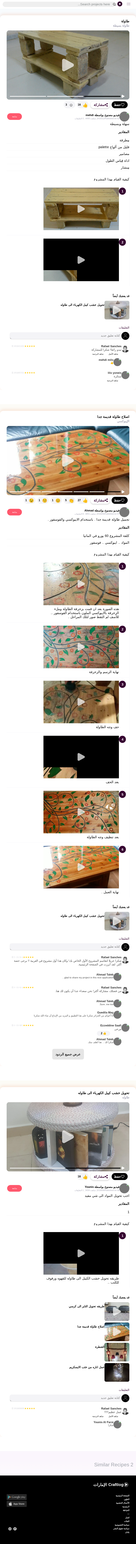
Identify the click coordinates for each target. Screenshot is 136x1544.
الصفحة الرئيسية (122, 1496)
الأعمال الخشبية (122, 1503)
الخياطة (126, 1510)
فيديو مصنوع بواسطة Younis (102, 1187)
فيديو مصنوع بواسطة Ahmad (101, 510)
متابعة (14, 116)
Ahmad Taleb (87, 976)
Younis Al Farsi (103, 1423)
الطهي (126, 1499)
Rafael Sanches (111, 346)
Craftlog (108, 1484)
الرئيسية (125, 1507)
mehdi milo (106, 361)
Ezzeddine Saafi (110, 1025)
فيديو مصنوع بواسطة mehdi (102, 115)
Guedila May (73, 1014)
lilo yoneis (114, 372)
